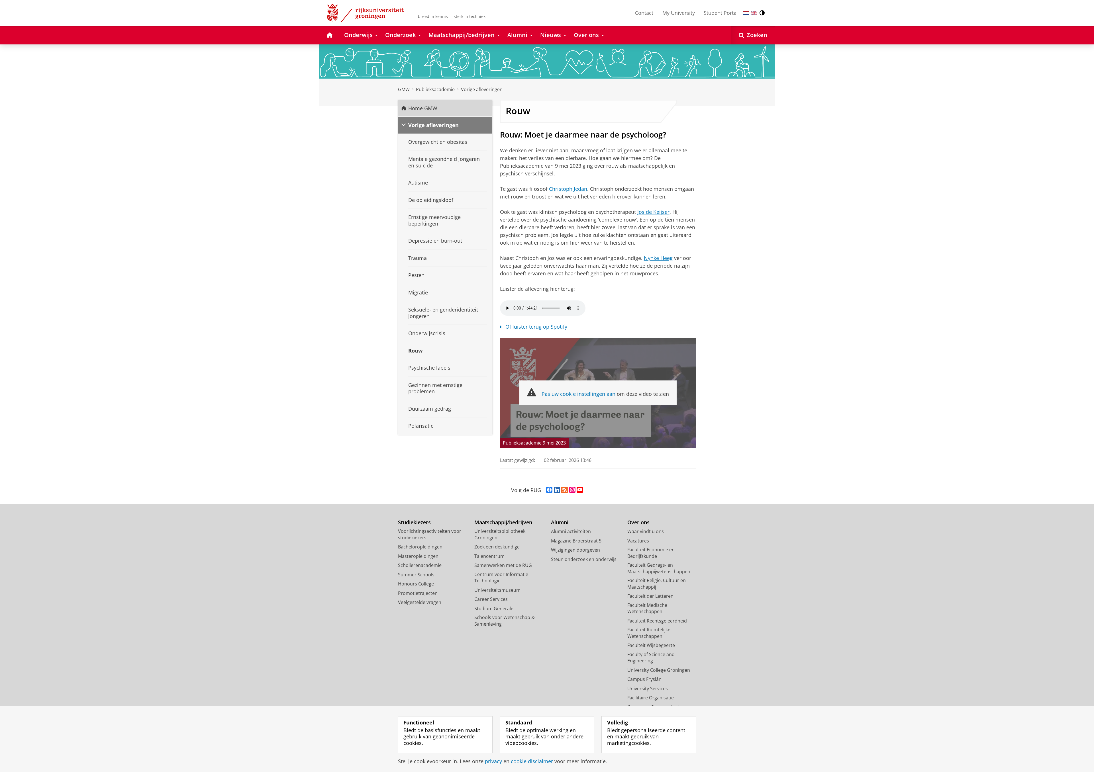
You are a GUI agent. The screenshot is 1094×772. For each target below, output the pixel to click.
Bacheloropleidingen (420, 547)
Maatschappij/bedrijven (503, 522)
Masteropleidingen (418, 556)
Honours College (416, 584)
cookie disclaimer (532, 761)
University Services (647, 688)
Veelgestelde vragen (419, 602)
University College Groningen (658, 670)
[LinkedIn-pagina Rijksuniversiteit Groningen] (557, 490)
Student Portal (721, 12)
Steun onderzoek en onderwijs (584, 559)
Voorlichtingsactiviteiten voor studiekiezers (429, 534)
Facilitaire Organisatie (650, 698)
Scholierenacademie (420, 565)
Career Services (491, 599)
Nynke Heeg (658, 258)
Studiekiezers (414, 522)
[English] (754, 13)
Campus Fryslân (644, 679)
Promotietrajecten (418, 593)
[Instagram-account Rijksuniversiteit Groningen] (572, 490)
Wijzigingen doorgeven (575, 550)
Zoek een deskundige (497, 547)
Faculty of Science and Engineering (651, 657)
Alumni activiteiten (571, 531)
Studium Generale (493, 608)
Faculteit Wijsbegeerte (651, 645)
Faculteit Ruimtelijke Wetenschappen (648, 632)
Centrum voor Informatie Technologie (501, 577)
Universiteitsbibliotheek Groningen (499, 534)
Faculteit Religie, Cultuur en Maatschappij (656, 583)
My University (678, 12)
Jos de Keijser (653, 211)
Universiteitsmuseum (497, 590)
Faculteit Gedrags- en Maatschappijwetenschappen (658, 568)
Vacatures (638, 541)
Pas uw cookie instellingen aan (578, 393)
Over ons (638, 522)
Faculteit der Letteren (650, 596)
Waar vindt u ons (645, 531)
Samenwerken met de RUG (503, 565)
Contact (644, 12)
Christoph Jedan (568, 188)
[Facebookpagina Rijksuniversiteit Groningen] (549, 490)
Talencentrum (489, 556)
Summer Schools (416, 575)
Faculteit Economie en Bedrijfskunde (651, 552)
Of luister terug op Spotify (536, 326)
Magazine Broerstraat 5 (576, 541)
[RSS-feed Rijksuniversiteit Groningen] (564, 490)
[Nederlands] (746, 13)
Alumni (559, 522)
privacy (493, 761)
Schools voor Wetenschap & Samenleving (504, 620)
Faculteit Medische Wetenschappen (647, 608)
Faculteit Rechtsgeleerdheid (657, 621)
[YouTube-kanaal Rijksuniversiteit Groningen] (580, 490)
